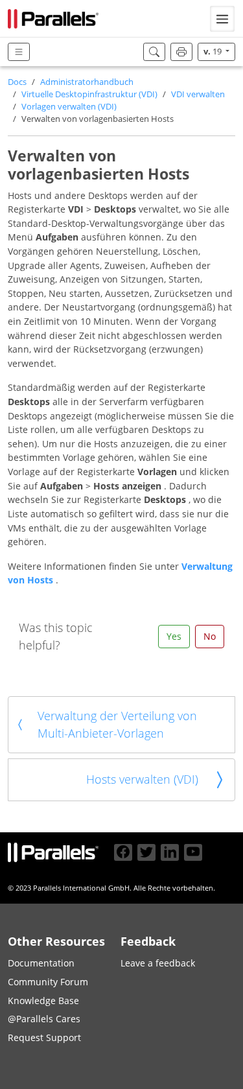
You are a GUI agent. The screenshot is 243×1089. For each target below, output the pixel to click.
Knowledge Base (43, 1000)
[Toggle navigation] (222, 18)
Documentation (41, 963)
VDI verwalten (198, 94)
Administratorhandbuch (86, 82)
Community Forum (48, 982)
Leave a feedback (158, 963)
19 (213, 51)
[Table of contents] (19, 52)
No (209, 636)
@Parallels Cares (44, 1019)
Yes (174, 636)
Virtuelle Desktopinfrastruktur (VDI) (89, 94)
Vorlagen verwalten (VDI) (69, 106)
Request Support (44, 1037)
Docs (17, 82)
